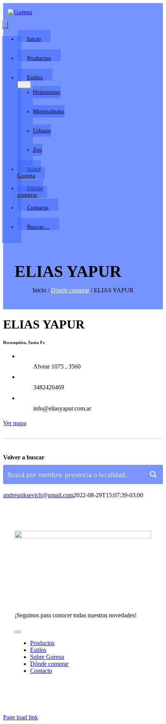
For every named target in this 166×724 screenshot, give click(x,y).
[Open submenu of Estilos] (24, 84)
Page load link (20, 717)
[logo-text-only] (20, 12)
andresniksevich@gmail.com (38, 495)
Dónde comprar (70, 290)
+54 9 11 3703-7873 (39, 604)
